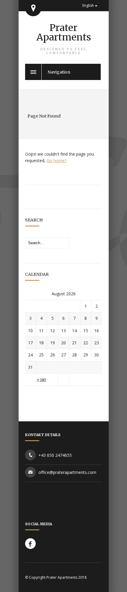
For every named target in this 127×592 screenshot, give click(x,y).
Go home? (56, 160)
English (88, 5)
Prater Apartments (63, 38)
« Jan (41, 379)
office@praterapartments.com (67, 472)
